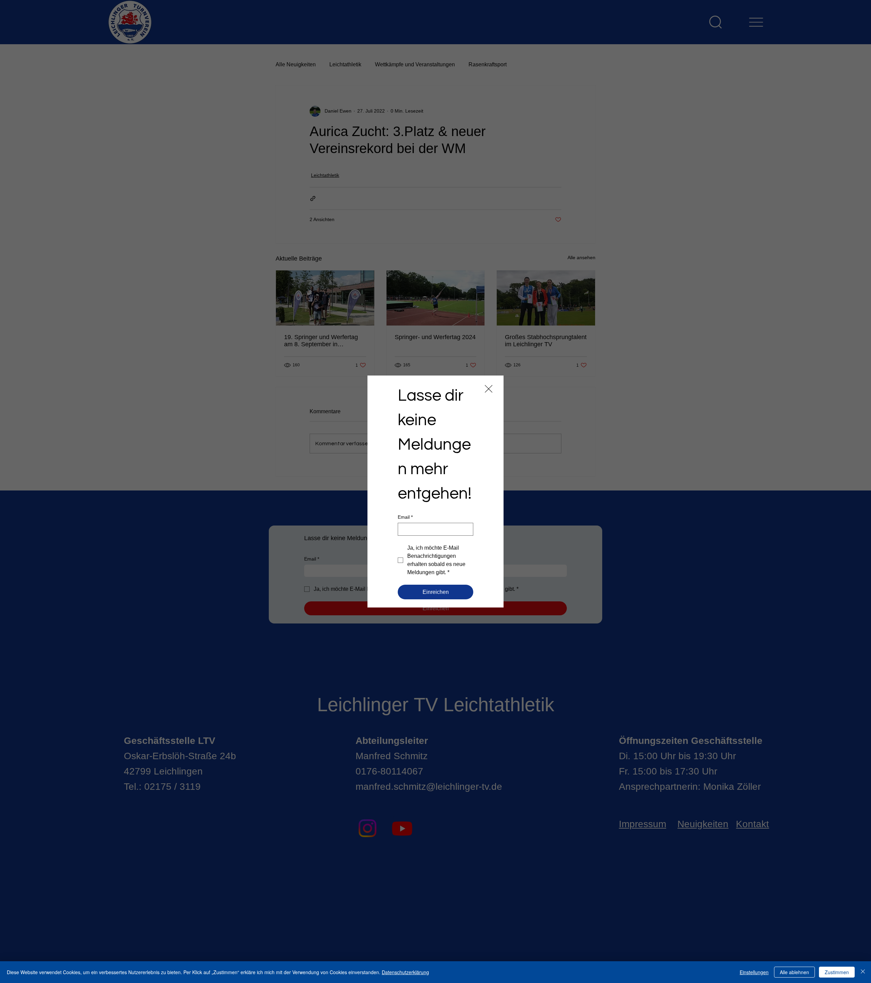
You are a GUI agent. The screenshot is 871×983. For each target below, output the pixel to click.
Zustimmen (837, 972)
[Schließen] (863, 972)
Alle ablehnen (794, 972)
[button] (488, 389)
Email (405, 517)
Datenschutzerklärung (405, 972)
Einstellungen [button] (754, 972)
